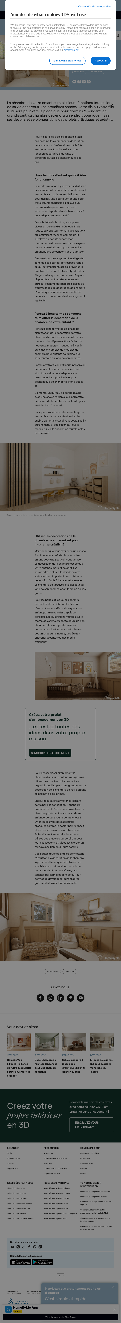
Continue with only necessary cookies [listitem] (94, 6)
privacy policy (71, 50)
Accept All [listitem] (101, 60)
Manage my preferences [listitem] (67, 60)
